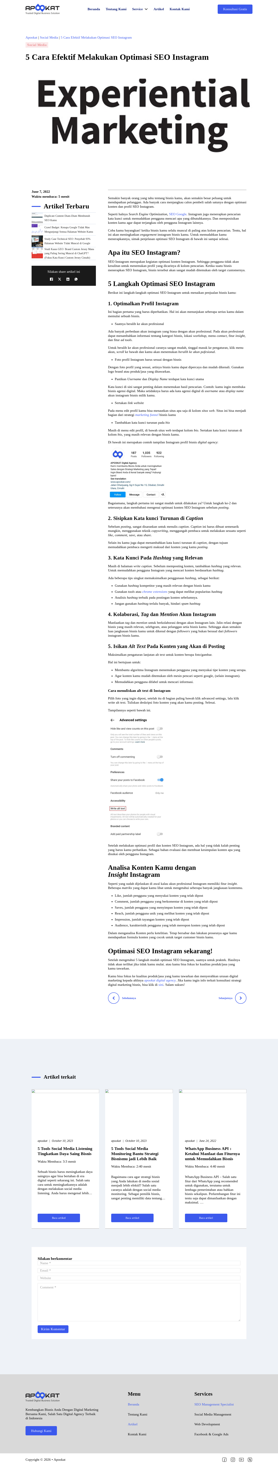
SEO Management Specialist (214, 1404)
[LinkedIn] (68, 279)
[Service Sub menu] (146, 9)
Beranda (94, 9)
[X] (59, 279)
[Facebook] (51, 279)
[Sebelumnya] (113, 998)
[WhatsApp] (76, 279)
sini (160, 985)
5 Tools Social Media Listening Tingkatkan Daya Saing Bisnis (65, 1151)
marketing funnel (146, 415)
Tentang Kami (116, 9)
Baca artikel (59, 1217)
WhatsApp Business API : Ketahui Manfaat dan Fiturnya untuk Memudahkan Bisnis (212, 1153)
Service (137, 9)
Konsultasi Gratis (235, 9)
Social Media (49, 37)
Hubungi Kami (41, 1431)
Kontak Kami (180, 9)
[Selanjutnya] (240, 998)
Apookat (31, 37)
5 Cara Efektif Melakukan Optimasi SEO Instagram (96, 37)
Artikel (159, 9)
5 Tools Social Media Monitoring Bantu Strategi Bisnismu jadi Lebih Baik (134, 1153)
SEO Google (177, 214)
